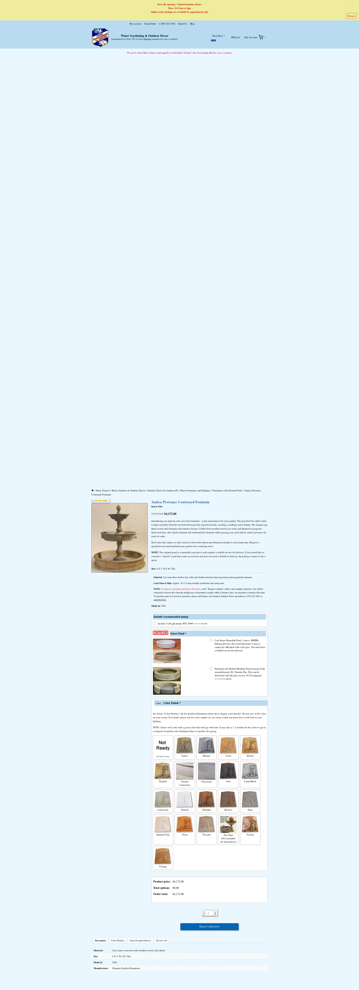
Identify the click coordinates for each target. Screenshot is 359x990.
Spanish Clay (163, 834)
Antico (184, 755)
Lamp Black (250, 781)
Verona (250, 834)
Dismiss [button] (351, 16)
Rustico (228, 809)
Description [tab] (100, 940)
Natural (185, 809)
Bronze (206, 755)
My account (135, 23)
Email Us (182, 23)
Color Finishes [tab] (117, 940)
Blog (192, 23)
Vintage (163, 866)
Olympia (206, 809)
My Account (251, 37)
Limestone (163, 809)
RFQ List (235, 37)
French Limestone (185, 783)
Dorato (250, 755)
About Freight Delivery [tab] (140, 940)
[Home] (92, 490)
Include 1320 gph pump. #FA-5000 (182, 623)
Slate (250, 809)
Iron (228, 781)
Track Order (150, 23)
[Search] (226, 24)
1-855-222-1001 (253, 596)
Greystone (207, 781)
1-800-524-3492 (167, 23)
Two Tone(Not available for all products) (228, 838)
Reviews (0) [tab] (161, 940)
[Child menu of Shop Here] (213, 40)
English (163, 781)
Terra (184, 834)
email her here (160, 599)
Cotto (228, 755)
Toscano (206, 834)
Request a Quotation (209, 926)
